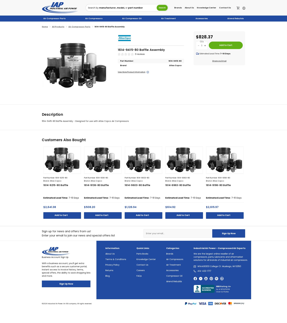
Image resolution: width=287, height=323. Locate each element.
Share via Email (219, 61)
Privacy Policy (112, 264)
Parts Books (142, 253)
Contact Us (225, 7)
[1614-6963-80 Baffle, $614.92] (184, 160)
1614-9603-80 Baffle (137, 185)
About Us (189, 7)
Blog (107, 275)
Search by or (115, 7)
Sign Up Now (229, 233)
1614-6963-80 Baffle (178, 185)
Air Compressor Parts (54, 18)
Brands (178, 7)
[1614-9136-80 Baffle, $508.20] (102, 160)
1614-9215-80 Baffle (55, 185)
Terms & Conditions (115, 259)
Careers (140, 270)
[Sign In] (243, 8)
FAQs (139, 275)
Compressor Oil (174, 275)
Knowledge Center (206, 7)
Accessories (202, 18)
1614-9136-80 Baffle (96, 185)
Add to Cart (61, 215)
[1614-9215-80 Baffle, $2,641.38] (62, 160)
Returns (109, 270)
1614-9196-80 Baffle (218, 185)
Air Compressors (93, 18)
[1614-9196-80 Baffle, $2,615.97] (224, 160)
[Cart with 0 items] (239, 8)
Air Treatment (168, 18)
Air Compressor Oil (132, 18)
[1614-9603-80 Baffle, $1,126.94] (143, 160)
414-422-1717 (204, 270)
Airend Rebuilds (235, 18)
